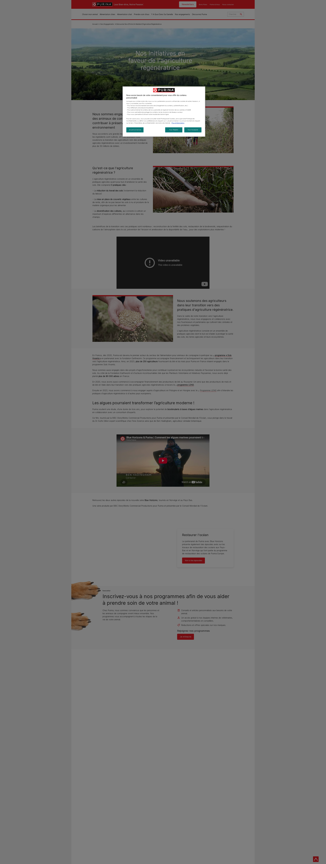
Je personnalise (135, 130)
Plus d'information (178, 123)
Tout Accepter (193, 130)
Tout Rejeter (173, 130)
